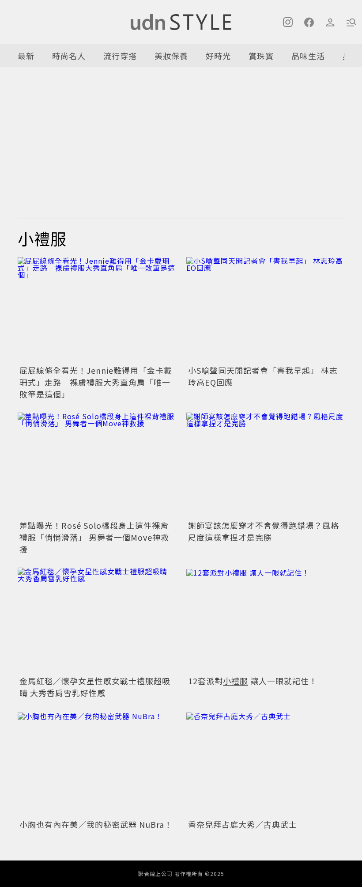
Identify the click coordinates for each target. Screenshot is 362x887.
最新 (26, 55)
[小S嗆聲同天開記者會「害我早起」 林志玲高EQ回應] (265, 310)
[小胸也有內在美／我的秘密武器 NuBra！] (97, 764)
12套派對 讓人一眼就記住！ (252, 680)
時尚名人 (69, 55)
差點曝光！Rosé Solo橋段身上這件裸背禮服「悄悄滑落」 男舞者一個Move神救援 (94, 537)
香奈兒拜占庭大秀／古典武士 (242, 824)
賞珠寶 (261, 55)
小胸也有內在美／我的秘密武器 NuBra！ (96, 824)
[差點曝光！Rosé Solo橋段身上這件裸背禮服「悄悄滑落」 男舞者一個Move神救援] (97, 465)
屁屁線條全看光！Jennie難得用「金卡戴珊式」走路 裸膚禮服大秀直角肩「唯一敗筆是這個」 (95, 382)
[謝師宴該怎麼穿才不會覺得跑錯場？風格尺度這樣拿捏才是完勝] (265, 465)
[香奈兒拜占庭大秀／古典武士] (265, 764)
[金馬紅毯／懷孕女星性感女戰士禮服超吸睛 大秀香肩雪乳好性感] (97, 620)
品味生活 (308, 55)
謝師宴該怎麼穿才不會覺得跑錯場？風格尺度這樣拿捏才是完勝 (263, 531)
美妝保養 (171, 55)
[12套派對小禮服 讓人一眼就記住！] (265, 620)
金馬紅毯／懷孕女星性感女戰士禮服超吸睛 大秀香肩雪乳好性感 (94, 686)
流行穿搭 (120, 55)
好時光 (218, 55)
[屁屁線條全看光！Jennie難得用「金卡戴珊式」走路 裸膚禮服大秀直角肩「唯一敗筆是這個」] (97, 310)
